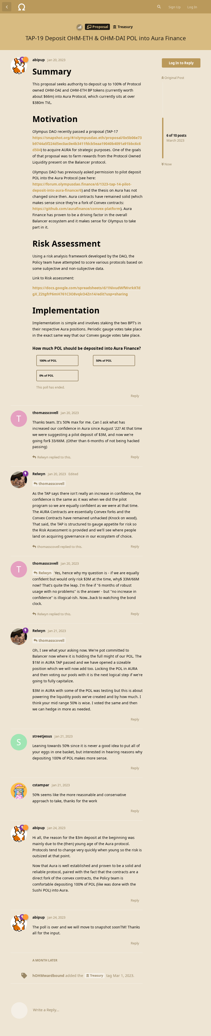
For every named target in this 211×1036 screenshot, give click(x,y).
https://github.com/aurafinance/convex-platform (76, 208)
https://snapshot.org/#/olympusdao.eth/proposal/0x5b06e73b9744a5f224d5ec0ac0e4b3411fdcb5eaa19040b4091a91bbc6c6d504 (87, 143)
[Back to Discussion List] (6, 6)
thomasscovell (51, 483)
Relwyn (45, 572)
